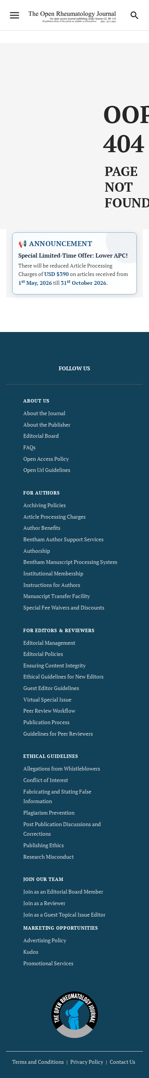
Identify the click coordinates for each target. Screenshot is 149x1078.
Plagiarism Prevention (48, 812)
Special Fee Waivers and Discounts (63, 607)
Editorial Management (49, 642)
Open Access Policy (46, 458)
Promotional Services (48, 963)
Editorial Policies (43, 653)
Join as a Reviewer (44, 903)
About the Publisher (46, 424)
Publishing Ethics (43, 845)
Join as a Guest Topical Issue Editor (64, 914)
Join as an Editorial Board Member (63, 891)
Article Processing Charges (54, 516)
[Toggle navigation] (14, 15)
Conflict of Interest (45, 780)
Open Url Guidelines (46, 469)
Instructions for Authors (51, 584)
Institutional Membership (53, 573)
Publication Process (46, 722)
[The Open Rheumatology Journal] (75, 1014)
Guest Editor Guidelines (51, 688)
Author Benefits (41, 527)
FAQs (29, 447)
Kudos (30, 951)
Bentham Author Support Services (63, 539)
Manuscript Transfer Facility (56, 596)
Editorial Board (41, 435)
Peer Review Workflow (49, 710)
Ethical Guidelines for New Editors (63, 676)
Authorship (36, 550)
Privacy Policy (86, 1061)
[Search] (134, 15)
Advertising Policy (44, 940)
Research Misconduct (48, 856)
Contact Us (122, 1061)
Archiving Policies (44, 505)
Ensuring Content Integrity (54, 665)
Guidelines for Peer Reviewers (58, 733)
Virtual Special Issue (47, 699)
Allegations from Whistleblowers (61, 768)
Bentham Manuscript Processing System (70, 561)
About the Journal (44, 413)
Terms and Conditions (38, 1061)
